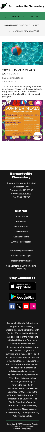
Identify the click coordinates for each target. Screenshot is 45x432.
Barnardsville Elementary (17, 25)
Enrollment (21, 221)
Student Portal (21, 231)
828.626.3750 (23, 197)
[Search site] (4, 16)
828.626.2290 (24, 193)
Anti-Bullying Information (21, 250)
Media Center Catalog (21, 260)
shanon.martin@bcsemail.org (22, 409)
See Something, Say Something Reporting (21, 267)
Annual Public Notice (21, 241)
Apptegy (27, 428)
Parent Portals (21, 226)
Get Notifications (21, 236)
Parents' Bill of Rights (21, 255)
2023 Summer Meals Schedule (25, 31)
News (37, 25)
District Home (21, 216)
